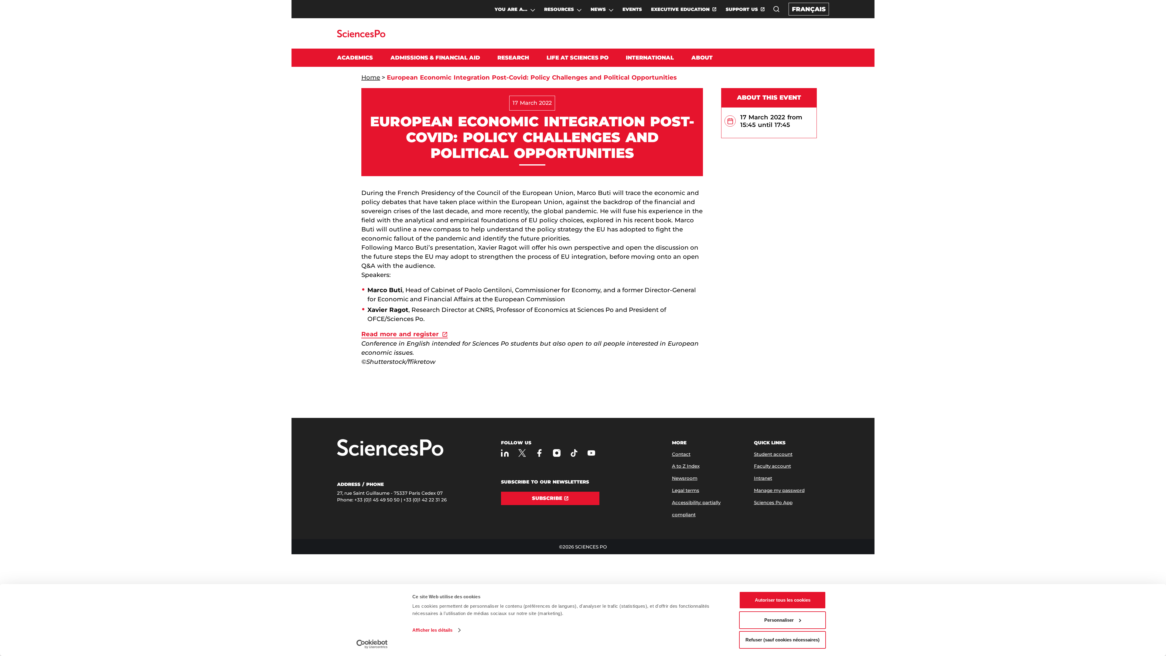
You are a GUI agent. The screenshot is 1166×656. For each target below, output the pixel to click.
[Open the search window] (776, 9)
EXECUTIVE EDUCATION (680, 9)
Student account (773, 454)
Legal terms (685, 490)
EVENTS (632, 9)
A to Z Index (686, 466)
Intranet (763, 478)
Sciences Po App (773, 502)
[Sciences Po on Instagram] (557, 453)
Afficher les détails (432, 630)
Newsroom (684, 478)
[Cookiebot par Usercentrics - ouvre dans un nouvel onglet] (372, 644)
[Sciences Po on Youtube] (591, 453)
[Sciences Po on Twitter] (522, 453)
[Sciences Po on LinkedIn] (505, 453)
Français (809, 9)
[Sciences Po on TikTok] (574, 453)
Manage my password (779, 490)
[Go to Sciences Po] (361, 36)
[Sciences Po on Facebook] (539, 453)
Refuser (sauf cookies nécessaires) (782, 639)
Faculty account (772, 466)
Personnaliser (779, 620)
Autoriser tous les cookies (782, 600)
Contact (681, 454)
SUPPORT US (742, 9)
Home (370, 77)
